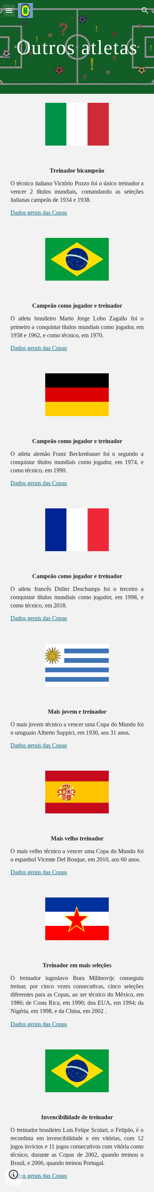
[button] (9, 10)
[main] (77, 46)
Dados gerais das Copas (38, 212)
